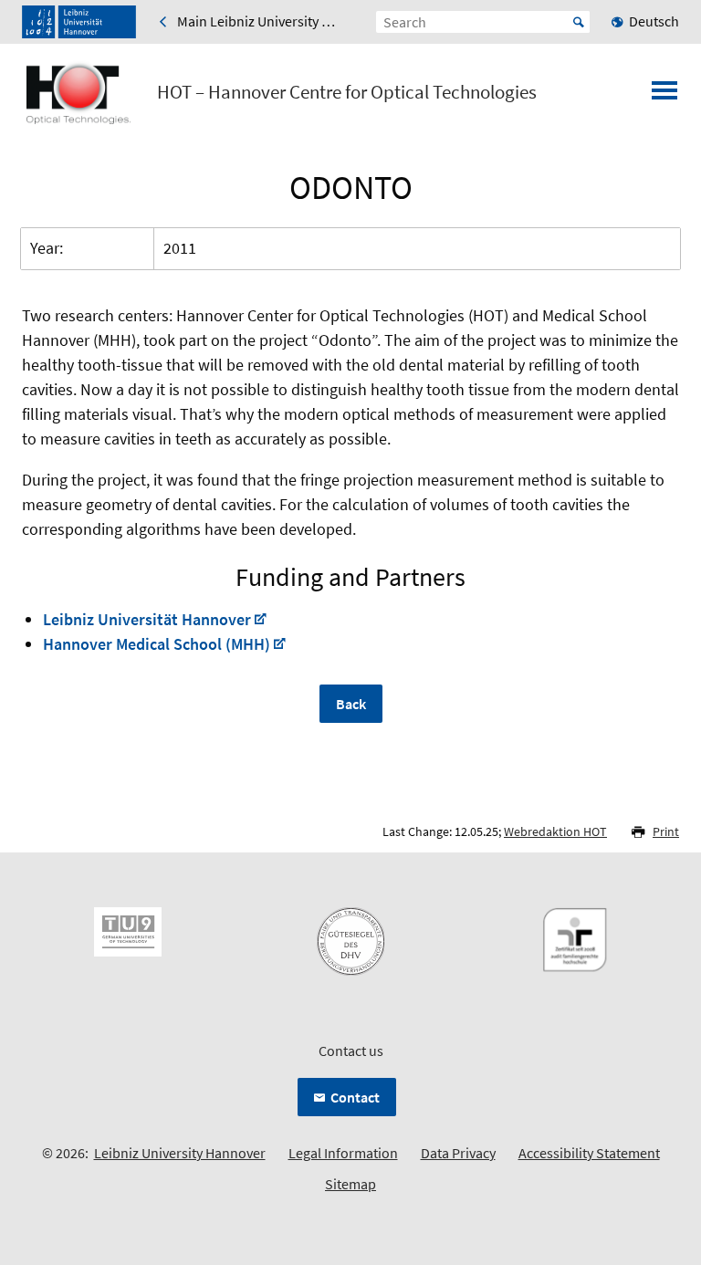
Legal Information (343, 1153)
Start (579, 22)
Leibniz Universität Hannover (147, 619)
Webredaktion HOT (555, 831)
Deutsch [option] (654, 21)
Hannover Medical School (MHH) (156, 643)
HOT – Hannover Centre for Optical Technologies (347, 92)
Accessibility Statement (589, 1153)
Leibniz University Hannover (180, 1153)
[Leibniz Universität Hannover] (79, 21)
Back (351, 704)
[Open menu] (664, 96)
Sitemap (350, 1184)
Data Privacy (458, 1153)
